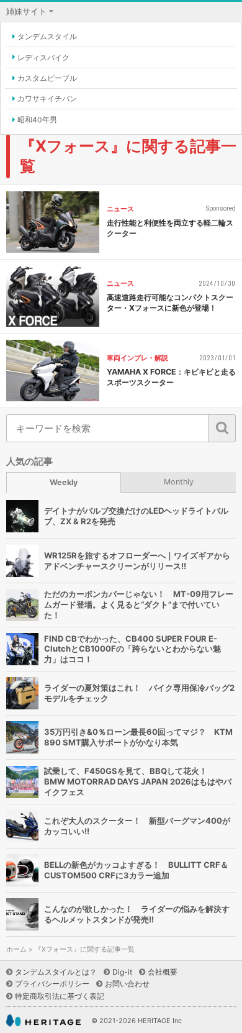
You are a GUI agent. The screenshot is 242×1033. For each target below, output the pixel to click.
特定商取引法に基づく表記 (59, 996)
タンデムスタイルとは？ (56, 971)
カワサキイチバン (47, 98)
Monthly (179, 481)
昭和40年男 (37, 119)
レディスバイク (43, 57)
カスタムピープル (47, 78)
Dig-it (122, 971)
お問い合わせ (127, 983)
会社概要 (162, 971)
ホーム (16, 949)
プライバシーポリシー (52, 983)
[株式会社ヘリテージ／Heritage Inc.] (43, 1020)
